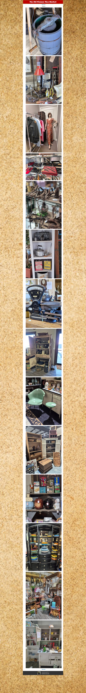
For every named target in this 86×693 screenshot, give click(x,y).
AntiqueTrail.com (45, 673)
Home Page (43, 4)
